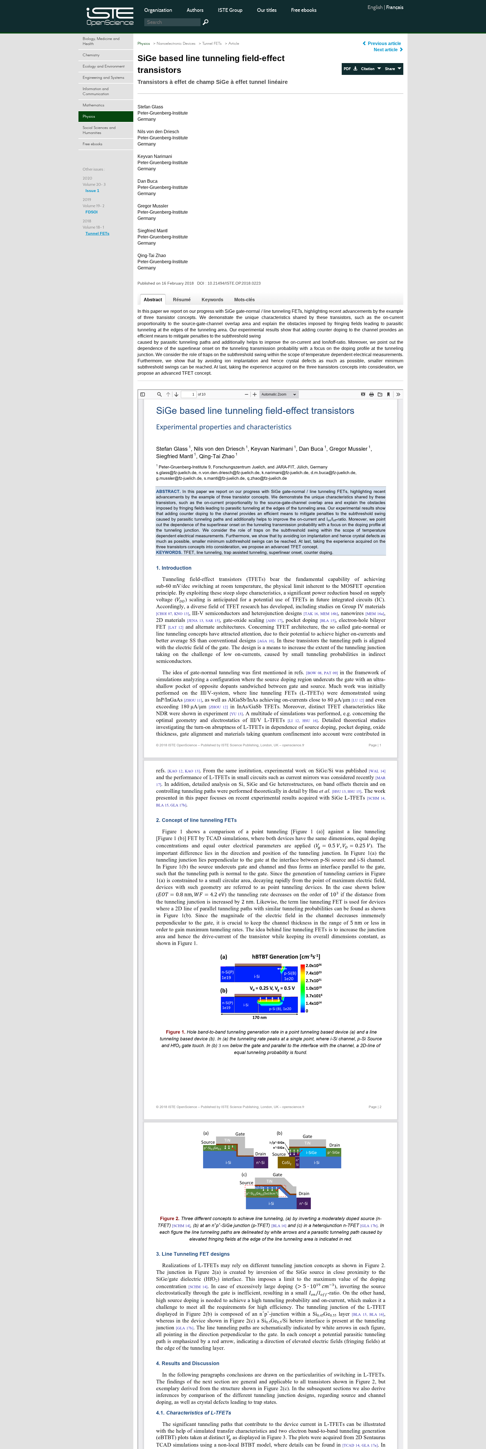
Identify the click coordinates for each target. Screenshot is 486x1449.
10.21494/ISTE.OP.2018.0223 (234, 283)
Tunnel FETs (97, 233)
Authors (195, 10)
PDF (348, 68)
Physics (89, 116)
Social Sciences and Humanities (99, 130)
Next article (386, 49)
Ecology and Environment (104, 66)
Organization (158, 10)
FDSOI (92, 212)
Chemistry (91, 55)
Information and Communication (96, 91)
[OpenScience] (110, 15)
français (394, 7)
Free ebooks (303, 10)
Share (391, 68)
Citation (369, 68)
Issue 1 (92, 190)
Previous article (384, 43)
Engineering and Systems (103, 78)
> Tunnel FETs (209, 43)
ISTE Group (230, 10)
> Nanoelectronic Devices (173, 43)
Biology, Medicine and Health (101, 41)
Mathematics (93, 105)
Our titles (266, 10)
